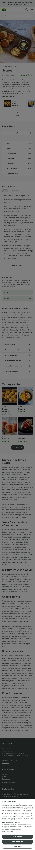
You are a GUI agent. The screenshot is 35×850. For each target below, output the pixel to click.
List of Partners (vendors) (7, 831)
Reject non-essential (17, 841)
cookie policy (13, 820)
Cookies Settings (17, 846)
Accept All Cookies (17, 836)
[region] (17, 824)
